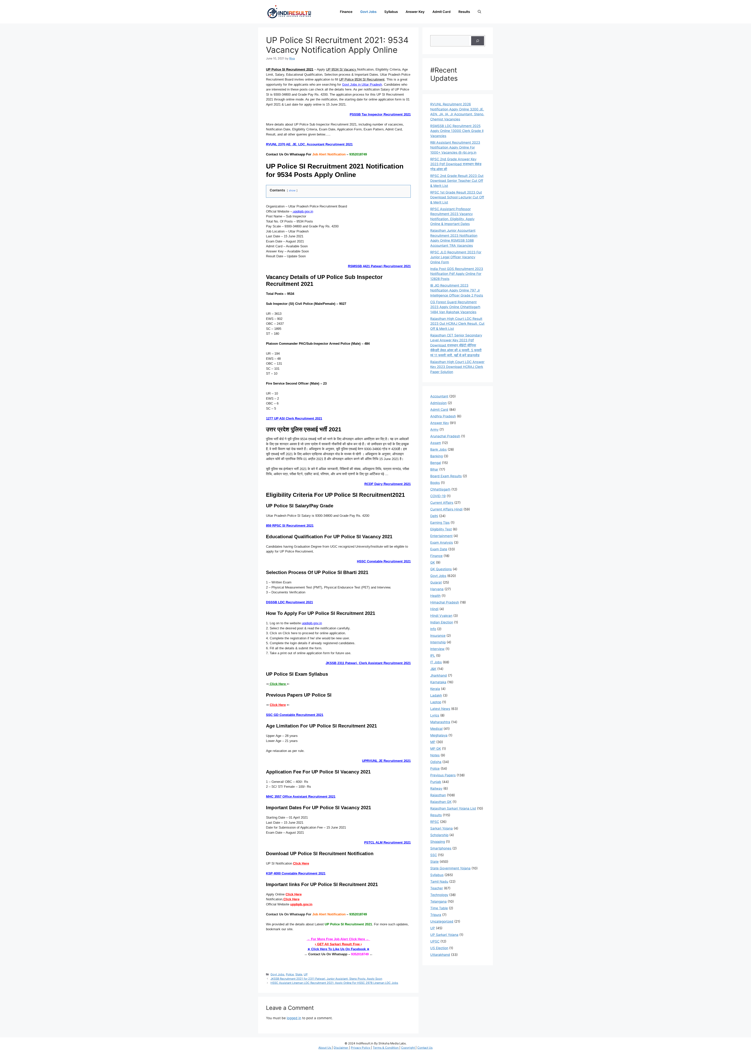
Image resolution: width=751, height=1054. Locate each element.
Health (435, 596)
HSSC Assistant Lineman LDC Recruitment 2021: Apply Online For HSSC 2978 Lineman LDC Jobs (334, 982)
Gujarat (436, 582)
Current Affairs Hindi (446, 509)
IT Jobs (436, 662)
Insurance (438, 636)
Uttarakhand (440, 955)
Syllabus (391, 12)
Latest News (440, 709)
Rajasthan (438, 795)
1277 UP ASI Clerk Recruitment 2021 (294, 418)
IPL (432, 656)
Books (435, 483)
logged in (294, 1018)
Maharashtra (440, 722)
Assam (435, 443)
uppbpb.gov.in (302, 211)
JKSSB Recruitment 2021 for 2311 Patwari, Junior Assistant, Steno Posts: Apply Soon (326, 978)
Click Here (278, 705)
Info (433, 629)
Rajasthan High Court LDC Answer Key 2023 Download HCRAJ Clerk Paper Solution (457, 367)
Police (290, 974)
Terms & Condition (386, 1048)
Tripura (435, 915)
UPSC (434, 941)
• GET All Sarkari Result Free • (338, 944)
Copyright (408, 1048)
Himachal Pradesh (444, 602)
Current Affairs (441, 503)
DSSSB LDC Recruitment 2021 (289, 602)
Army (434, 429)
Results (464, 12)
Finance (346, 12)
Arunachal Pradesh (445, 436)
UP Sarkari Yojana (444, 935)
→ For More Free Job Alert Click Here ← (338, 939)
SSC (433, 855)
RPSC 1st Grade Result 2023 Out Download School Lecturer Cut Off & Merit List (457, 197)
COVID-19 (438, 496)
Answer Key (415, 12)
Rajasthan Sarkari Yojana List (453, 808)
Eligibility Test (441, 529)
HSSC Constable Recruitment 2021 (384, 561)
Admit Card (441, 12)
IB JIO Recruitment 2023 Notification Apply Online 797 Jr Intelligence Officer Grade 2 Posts (456, 290)
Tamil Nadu (439, 882)
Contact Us (425, 1048)
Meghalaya (438, 735)
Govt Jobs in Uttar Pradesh (362, 84)
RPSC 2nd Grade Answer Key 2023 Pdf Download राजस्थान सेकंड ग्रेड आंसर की (455, 164)
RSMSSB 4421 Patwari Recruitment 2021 (379, 266)
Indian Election (441, 622)
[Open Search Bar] (479, 12)
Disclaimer (341, 1048)
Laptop (435, 702)
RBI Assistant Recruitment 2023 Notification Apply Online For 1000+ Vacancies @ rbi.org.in (455, 147)
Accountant (439, 396)
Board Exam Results (446, 476)
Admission (438, 403)
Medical (436, 729)
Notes (435, 755)
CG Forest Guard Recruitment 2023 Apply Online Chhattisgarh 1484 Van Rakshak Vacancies (455, 307)
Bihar (434, 469)
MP (432, 742)
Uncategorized (441, 921)
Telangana (438, 901)
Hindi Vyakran (441, 616)
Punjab (435, 782)
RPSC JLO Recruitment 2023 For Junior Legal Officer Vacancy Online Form (455, 257)
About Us (325, 1048)
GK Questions (441, 569)
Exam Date (438, 549)
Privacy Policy (361, 1048)
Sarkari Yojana (441, 828)
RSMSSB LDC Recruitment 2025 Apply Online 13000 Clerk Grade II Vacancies (456, 131)
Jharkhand (438, 675)
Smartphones (440, 848)
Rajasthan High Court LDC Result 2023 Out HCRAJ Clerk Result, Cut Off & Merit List (457, 324)
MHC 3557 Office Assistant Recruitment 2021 (300, 796)
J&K (433, 669)
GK (432, 562)
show (292, 190)
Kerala (435, 689)
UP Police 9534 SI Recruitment (361, 79)
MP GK (435, 749)
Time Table (439, 908)
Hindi (434, 609)
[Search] (477, 41)
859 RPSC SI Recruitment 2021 (290, 525)
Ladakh (436, 695)
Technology (439, 895)
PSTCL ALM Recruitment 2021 (387, 842)
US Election (439, 948)
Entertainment (441, 536)
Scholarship (439, 835)
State (298, 974)
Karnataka (438, 682)
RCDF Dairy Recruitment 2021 (387, 484)
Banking (436, 456)
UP (306, 974)
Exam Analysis (441, 542)
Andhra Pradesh (443, 416)
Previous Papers (443, 775)
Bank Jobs (438, 449)
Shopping (437, 842)
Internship (438, 642)
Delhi (434, 516)
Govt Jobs (368, 12)
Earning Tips (440, 523)
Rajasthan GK (441, 802)
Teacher (436, 888)
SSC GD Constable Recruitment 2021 (294, 715)
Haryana (437, 589)
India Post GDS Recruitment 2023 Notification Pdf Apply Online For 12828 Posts (456, 274)
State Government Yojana (450, 868)
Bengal (435, 463)
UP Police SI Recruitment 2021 (289, 69)
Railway (436, 788)
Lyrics (434, 715)
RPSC (434, 822)
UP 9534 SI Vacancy (341, 69)
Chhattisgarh (440, 489)
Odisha (435, 762)
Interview (437, 649)
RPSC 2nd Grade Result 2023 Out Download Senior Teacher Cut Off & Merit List (456, 181)
